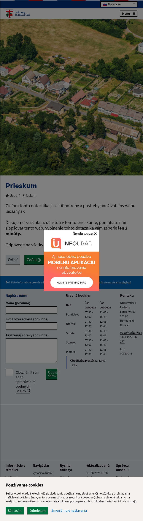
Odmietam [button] (38, 510)
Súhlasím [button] (15, 510)
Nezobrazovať (83, 233)
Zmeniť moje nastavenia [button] (69, 510)
